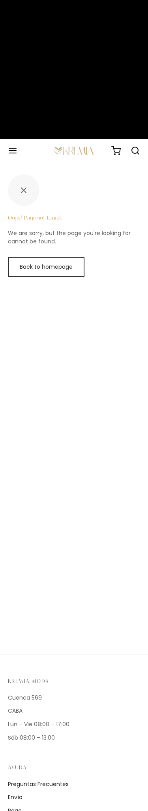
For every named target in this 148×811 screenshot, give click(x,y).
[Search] (135, 150)
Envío (15, 797)
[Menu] (12, 150)
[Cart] (116, 150)
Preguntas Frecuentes (38, 784)
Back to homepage (46, 267)
